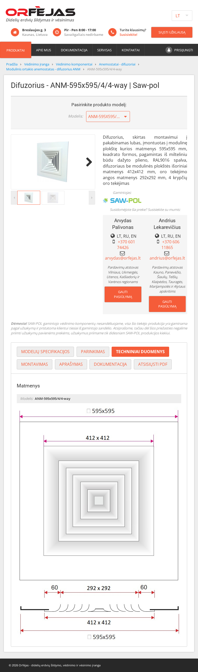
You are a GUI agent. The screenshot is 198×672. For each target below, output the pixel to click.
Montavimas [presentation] (34, 364)
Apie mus (43, 50)
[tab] (45, 352)
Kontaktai (131, 50)
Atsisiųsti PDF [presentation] (152, 364)
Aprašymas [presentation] (71, 364)
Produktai (15, 50)
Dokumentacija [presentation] (110, 364)
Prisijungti (183, 50)
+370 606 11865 (170, 244)
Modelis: (75, 116)
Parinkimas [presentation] (93, 351)
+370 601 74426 (126, 244)
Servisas (104, 50)
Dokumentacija (74, 50)
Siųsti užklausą (172, 32)
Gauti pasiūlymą (123, 294)
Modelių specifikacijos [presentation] (45, 351)
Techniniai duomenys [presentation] (140, 351)
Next (87, 162)
